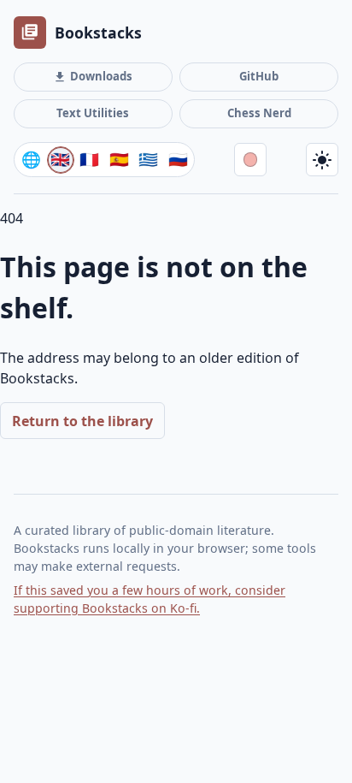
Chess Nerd (259, 113)
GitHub (259, 76)
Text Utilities (92, 113)
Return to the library (82, 421)
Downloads (92, 76)
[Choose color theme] (250, 159)
